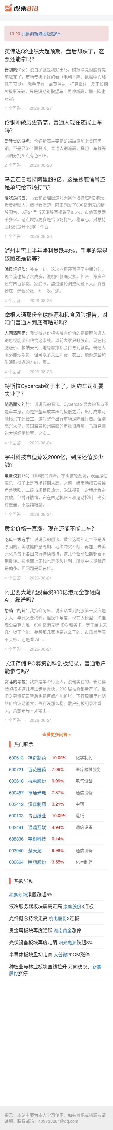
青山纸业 (37, 815)
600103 (16, 815)
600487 (16, 792)
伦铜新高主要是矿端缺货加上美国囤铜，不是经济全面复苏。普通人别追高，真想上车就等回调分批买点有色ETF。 (55, 148)
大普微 (60, 954)
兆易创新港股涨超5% (41, 33)
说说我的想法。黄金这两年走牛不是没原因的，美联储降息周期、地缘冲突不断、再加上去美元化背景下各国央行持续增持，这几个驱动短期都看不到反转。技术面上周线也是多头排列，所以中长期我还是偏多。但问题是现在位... (55, 553)
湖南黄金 (63, 930)
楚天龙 (35, 850)
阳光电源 (67, 942)
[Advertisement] (56, 1043)
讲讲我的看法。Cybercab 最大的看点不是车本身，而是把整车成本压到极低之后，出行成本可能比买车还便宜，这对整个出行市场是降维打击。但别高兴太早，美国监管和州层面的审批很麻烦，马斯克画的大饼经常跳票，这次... (56, 418)
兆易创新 (18, 894)
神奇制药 (37, 757)
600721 (16, 769)
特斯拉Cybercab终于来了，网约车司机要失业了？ (54, 389)
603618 (16, 781)
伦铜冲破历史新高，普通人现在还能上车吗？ (53, 126)
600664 (16, 862)
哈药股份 (37, 862)
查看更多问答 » (56, 734)
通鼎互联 (37, 827)
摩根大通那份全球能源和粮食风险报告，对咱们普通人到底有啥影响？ (56, 318)
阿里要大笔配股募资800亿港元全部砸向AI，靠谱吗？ (52, 596)
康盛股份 (72, 906)
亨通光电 (37, 792)
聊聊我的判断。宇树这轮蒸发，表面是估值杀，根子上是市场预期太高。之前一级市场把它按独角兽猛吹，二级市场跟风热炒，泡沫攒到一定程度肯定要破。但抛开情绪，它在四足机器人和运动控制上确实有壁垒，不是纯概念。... (56, 489)
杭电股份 (37, 781)
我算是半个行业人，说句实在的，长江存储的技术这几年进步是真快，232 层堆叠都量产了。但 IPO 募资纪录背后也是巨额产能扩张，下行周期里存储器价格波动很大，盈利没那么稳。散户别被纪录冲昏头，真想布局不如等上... (55, 695)
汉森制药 (37, 804)
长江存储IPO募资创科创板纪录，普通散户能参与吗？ (55, 667)
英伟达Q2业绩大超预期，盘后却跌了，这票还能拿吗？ (54, 55)
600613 (16, 757)
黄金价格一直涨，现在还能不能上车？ (51, 528)
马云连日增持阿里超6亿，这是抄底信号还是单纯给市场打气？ (55, 183)
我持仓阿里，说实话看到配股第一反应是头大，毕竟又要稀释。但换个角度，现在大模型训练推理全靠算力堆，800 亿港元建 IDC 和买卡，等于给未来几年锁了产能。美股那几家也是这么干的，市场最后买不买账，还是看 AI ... (56, 624)
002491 (16, 827)
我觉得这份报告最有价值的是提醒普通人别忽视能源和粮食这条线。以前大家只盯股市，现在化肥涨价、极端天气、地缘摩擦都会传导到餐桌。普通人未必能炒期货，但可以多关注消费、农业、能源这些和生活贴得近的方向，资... (55, 347)
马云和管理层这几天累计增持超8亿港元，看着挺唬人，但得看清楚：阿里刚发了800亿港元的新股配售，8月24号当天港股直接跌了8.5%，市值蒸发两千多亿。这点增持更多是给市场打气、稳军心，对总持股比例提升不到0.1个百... (56, 211)
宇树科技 (37, 838)
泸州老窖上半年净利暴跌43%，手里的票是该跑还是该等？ (56, 254)
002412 (16, 804)
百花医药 (37, 769)
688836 (16, 838)
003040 (16, 850)
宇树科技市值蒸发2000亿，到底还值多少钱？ (54, 461)
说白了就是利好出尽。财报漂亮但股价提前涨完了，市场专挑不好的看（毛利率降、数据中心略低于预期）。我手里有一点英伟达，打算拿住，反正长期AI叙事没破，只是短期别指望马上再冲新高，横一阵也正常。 (56, 83)
